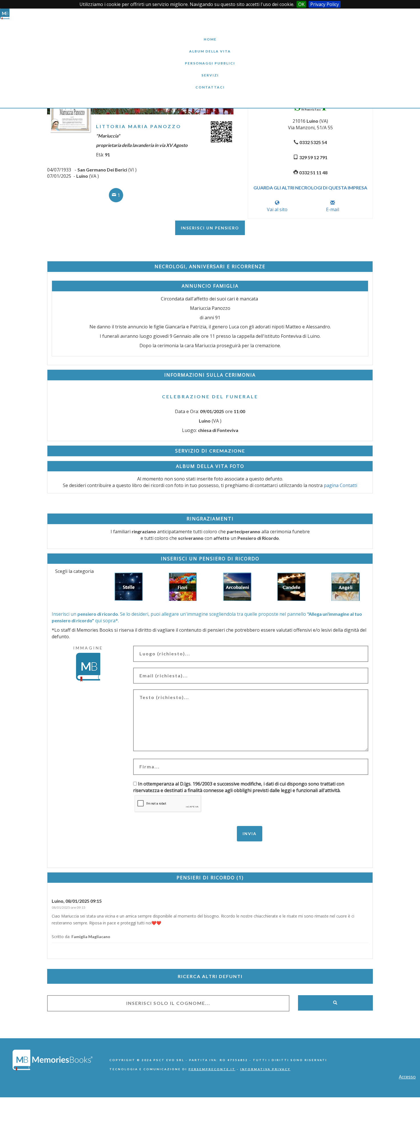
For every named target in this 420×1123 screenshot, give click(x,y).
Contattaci (210, 82)
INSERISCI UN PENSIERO (210, 227)
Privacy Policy (324, 4)
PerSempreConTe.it (212, 1069)
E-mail (332, 209)
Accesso (407, 1077)
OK (301, 4)
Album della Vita (210, 47)
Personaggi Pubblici (210, 58)
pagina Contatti (340, 485)
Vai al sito (277, 209)
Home (210, 35)
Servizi (210, 70)
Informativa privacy (265, 1069)
